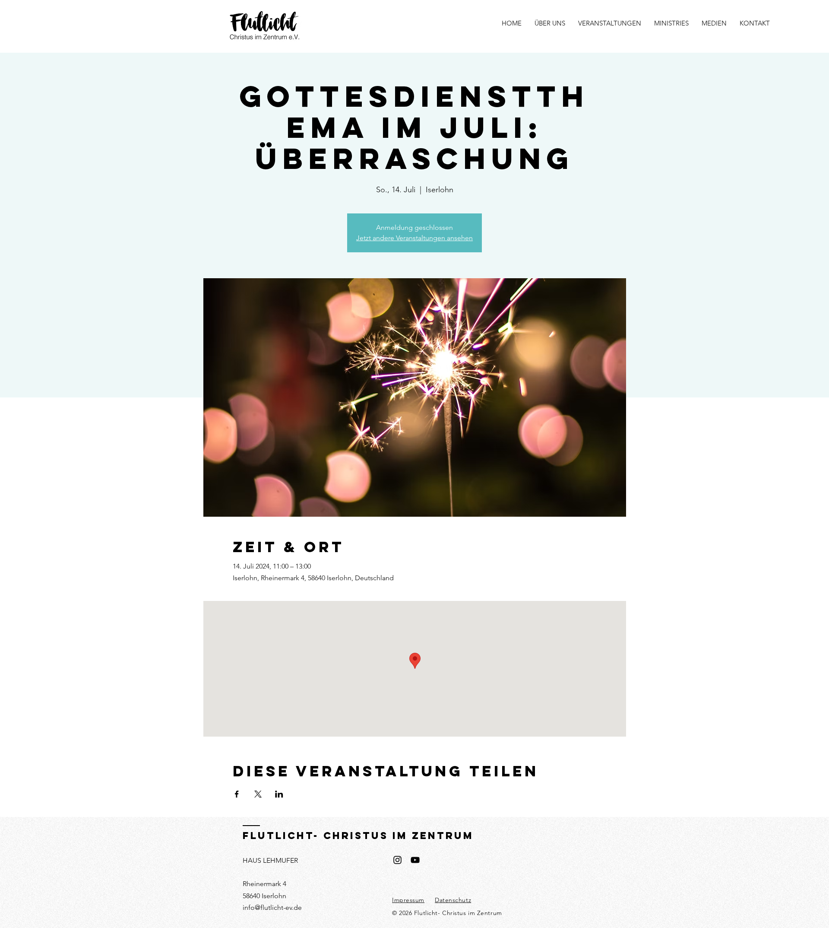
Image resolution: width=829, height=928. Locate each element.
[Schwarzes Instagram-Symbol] (397, 860)
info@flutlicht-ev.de (272, 907)
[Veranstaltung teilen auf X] (258, 794)
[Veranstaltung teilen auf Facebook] (237, 794)
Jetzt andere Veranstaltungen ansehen (414, 238)
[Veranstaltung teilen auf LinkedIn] (279, 794)
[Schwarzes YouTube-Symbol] (415, 860)
